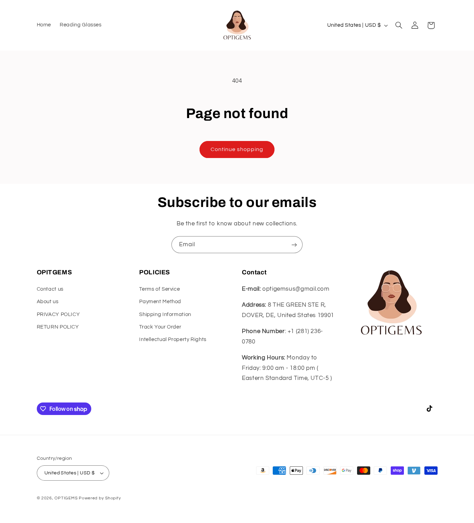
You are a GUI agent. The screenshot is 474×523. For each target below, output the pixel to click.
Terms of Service (159, 289)
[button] (399, 25)
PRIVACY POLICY (58, 314)
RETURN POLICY (58, 327)
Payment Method (160, 301)
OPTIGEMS (65, 498)
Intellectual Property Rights (172, 339)
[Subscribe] (294, 244)
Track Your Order (160, 327)
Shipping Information (165, 314)
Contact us (50, 289)
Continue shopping (237, 149)
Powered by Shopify (100, 498)
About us (48, 301)
